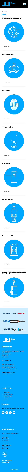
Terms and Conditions (8, 394)
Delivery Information (8, 396)
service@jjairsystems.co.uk (10, 366)
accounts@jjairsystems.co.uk (11, 369)
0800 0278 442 (8, 360)
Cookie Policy (6, 398)
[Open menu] (24, 4)
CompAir (6, 400)
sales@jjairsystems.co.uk (10, 367)
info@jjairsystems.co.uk (9, 364)
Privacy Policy (6, 392)
